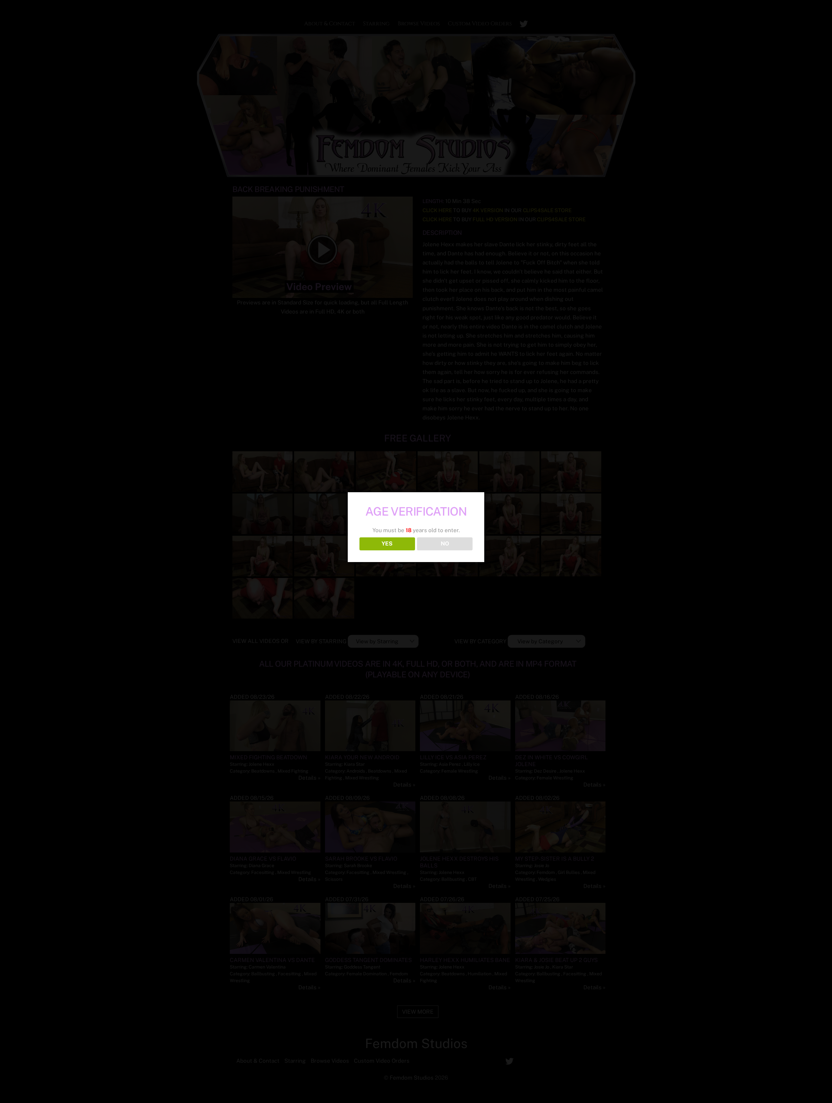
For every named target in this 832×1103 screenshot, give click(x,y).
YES (387, 543)
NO (445, 543)
